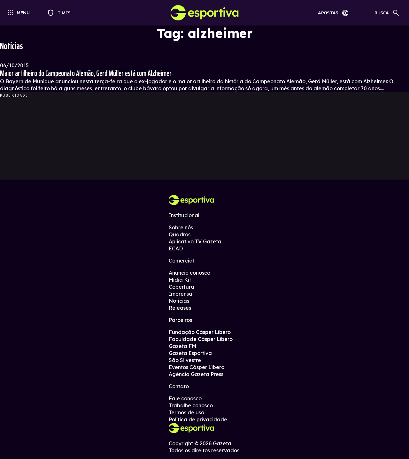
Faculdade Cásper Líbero (201, 339)
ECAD (176, 248)
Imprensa (180, 294)
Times (61, 12)
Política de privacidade (198, 419)
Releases (180, 308)
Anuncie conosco (189, 273)
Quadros (179, 234)
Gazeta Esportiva (190, 353)
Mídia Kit (180, 280)
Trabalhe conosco (191, 405)
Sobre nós (181, 227)
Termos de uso (186, 412)
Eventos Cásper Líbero (196, 367)
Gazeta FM (182, 346)
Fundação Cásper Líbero (200, 332)
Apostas (328, 12)
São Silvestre (185, 360)
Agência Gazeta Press (196, 374)
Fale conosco (185, 398)
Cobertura (181, 287)
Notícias (179, 301)
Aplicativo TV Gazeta (195, 241)
